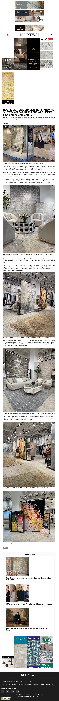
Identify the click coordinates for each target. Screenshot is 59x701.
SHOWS (32, 681)
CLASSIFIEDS (35, 684)
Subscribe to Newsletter (8, 688)
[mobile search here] (51, 35)
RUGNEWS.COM (7, 684)
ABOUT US (14, 684)
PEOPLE (15, 681)
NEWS (4, 681)
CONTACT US (49, 684)
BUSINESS (10, 681)
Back (5, 548)
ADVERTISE (21, 684)
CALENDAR (28, 684)
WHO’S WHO (42, 684)
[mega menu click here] (7, 35)
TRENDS (26, 681)
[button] (6, 699)
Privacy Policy (37, 696)
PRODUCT (21, 681)
